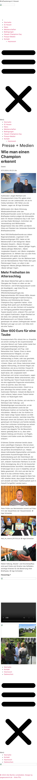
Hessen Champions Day (13, 34)
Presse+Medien (9, 37)
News (6, 27)
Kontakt (7, 39)
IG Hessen (7, 25)
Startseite (7, 22)
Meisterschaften (10, 29)
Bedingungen (9, 32)
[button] (18, 82)
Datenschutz (8, 674)
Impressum (12, 41)
